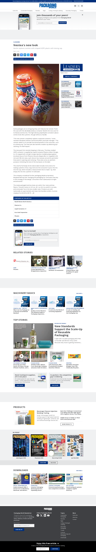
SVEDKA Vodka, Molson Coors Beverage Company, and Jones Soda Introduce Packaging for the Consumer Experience (39, 366)
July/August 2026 (21, 458)
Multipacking (70, 485)
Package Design (35, 363)
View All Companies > (71, 76)
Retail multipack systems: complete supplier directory (74, 488)
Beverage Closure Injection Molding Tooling (47, 412)
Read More (20, 385)
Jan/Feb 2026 (75, 458)
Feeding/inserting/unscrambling (75, 308)
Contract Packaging (54, 485)
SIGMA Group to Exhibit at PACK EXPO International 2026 (70, 418)
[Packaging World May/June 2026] (39, 445)
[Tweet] (28, 55)
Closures (16, 42)
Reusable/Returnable (60, 323)
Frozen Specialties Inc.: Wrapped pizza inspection (38, 270)
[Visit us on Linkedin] (45, 515)
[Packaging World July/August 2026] (21, 445)
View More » (79, 293)
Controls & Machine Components (54, 268)
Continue (55, 549)
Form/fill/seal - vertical (20, 308)
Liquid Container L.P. (20, 209)
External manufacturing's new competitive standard (57, 487)
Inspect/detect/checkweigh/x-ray (39, 309)
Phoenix (17, 216)
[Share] (21, 55)
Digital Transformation (20, 485)
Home (14, 267)
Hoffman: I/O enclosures (56, 270)
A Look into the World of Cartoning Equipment (56, 310)
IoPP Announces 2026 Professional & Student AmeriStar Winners (56, 366)
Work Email (27, 237)
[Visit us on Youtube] (48, 515)
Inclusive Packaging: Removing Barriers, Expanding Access (37, 488)
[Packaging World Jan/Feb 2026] (75, 445)
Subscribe (43, 462)
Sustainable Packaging (19, 363)
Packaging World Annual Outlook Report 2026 (66, 84)
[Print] (14, 55)
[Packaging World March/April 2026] (57, 445)
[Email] (18, 55)
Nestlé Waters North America (23, 201)
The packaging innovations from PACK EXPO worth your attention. (66, 105)
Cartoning (52, 308)
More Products (67, 424)
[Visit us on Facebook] (38, 515)
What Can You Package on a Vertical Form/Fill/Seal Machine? (21, 311)
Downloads (34, 485)
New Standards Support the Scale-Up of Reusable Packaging (68, 331)
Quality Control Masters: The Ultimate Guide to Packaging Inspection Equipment (38, 312)
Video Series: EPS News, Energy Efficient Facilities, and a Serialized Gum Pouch (20, 366)
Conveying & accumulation (38, 267)
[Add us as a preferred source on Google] (35, 55)
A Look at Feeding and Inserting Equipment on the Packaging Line (73, 311)
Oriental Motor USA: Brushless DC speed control (72, 272)
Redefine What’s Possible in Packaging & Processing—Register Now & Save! (67, 95)
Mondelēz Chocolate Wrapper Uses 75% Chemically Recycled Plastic (72, 366)
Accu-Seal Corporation (21, 212)
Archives (53, 462)
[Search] (78, 6)
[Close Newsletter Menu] (82, 15)
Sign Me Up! (62, 22)
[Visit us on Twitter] (41, 515)
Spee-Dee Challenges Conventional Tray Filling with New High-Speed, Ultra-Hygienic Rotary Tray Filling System (70, 412)
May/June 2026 (39, 458)
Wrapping (69, 363)
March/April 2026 (57, 458)
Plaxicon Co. (18, 205)
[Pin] (31, 55)
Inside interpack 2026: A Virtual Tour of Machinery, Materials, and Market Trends (21, 488)
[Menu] (82, 6)
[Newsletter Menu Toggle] (75, 6)
